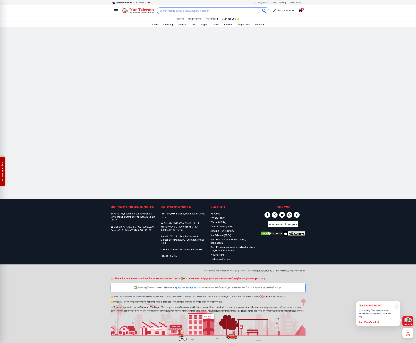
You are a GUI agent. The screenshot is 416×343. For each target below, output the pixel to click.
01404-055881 (183, 226)
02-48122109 (176, 230)
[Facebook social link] (267, 215)
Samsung (168, 24)
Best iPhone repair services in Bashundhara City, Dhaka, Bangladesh (233, 249)
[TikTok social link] (297, 215)
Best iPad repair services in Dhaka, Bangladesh (228, 241)
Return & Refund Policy (222, 231)
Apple (155, 24)
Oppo (204, 24)
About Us (215, 213)
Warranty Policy (219, 222)
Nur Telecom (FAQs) (221, 235)
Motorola (259, 24)
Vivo (194, 24)
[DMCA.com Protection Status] (271, 233)
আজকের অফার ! (211, 18)
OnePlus (182, 24)
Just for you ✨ (230, 18)
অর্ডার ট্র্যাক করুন (263, 3)
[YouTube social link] (282, 215)
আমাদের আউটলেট (296, 3)
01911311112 (192, 223)
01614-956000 (176, 223)
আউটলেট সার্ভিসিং (194, 18)
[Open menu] (115, 10)
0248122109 (144, 230)
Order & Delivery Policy (222, 226)
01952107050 (142, 227)
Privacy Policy (218, 218)
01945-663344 (129, 230)
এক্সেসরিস (180, 18)
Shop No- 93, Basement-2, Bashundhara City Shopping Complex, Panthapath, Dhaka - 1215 (133, 217)
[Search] (264, 10)
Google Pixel (243, 24)
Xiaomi (215, 24)
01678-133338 (126, 227)
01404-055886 (169, 256)
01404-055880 (195, 249)
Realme (228, 24)
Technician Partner (220, 259)
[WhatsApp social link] (289, 215)
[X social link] (275, 215)
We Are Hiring (279, 3)
